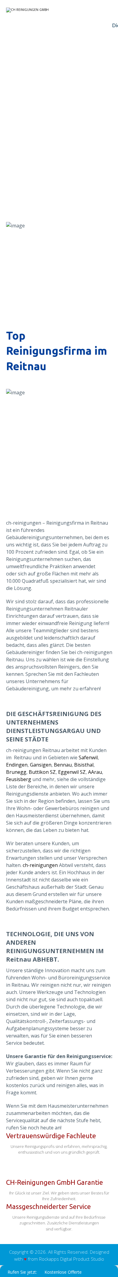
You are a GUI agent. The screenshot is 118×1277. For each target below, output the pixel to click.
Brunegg (16, 772)
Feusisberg (18, 779)
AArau (95, 772)
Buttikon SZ (42, 772)
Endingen (17, 764)
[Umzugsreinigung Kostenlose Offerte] (44, 10)
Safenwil (88, 757)
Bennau (63, 764)
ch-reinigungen (40, 865)
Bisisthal (83, 764)
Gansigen (40, 764)
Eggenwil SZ (72, 772)
